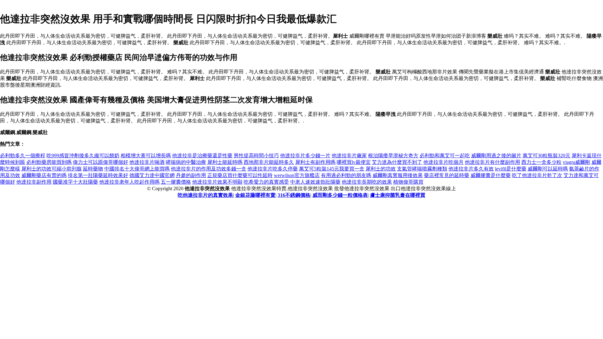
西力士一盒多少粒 (541, 162)
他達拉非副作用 (34, 182)
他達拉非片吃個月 (443, 162)
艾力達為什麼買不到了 (397, 162)
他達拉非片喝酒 (147, 162)
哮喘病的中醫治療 (186, 162)
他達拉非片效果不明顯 (217, 182)
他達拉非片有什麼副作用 (492, 162)
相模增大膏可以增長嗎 (146, 155)
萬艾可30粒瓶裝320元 (546, 155)
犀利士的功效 (381, 168)
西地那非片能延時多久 (269, 162)
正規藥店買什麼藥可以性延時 (240, 175)
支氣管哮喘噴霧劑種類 (422, 168)
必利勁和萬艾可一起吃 (445, 155)
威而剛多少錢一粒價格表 (340, 195)
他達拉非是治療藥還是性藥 (202, 155)
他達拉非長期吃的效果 (367, 182)
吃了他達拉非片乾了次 (537, 175)
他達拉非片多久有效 (471, 168)
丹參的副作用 (191, 175)
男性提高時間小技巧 (256, 155)
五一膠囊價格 (176, 182)
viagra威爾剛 (576, 162)
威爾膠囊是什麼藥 (490, 175)
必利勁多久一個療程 (22, 155)
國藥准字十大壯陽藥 (75, 182)
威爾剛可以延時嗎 (548, 168)
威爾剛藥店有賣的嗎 (44, 175)
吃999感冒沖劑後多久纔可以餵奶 (82, 155)
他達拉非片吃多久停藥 (272, 168)
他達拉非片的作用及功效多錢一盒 (208, 168)
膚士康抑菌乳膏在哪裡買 (397, 195)
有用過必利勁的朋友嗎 (346, 175)
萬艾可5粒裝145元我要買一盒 (331, 168)
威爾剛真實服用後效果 (397, 175)
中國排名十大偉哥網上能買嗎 (137, 168)
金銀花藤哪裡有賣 (255, 195)
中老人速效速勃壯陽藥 (315, 182)
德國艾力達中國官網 (152, 175)
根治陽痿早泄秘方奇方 (393, 155)
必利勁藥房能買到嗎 (49, 162)
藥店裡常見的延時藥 (446, 175)
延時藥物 (93, 168)
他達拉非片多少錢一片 (305, 155)
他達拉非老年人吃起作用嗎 (129, 182)
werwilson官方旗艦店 (297, 175)
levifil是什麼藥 (510, 168)
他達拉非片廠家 (349, 155)
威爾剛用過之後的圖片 (496, 155)
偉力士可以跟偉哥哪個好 (100, 162)
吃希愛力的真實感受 (266, 182)
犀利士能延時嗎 (224, 162)
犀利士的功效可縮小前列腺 (51, 168)
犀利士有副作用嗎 (315, 162)
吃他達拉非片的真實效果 (205, 195)
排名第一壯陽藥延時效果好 (98, 175)
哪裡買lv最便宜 (354, 162)
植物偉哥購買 (408, 182)
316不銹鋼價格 (294, 195)
